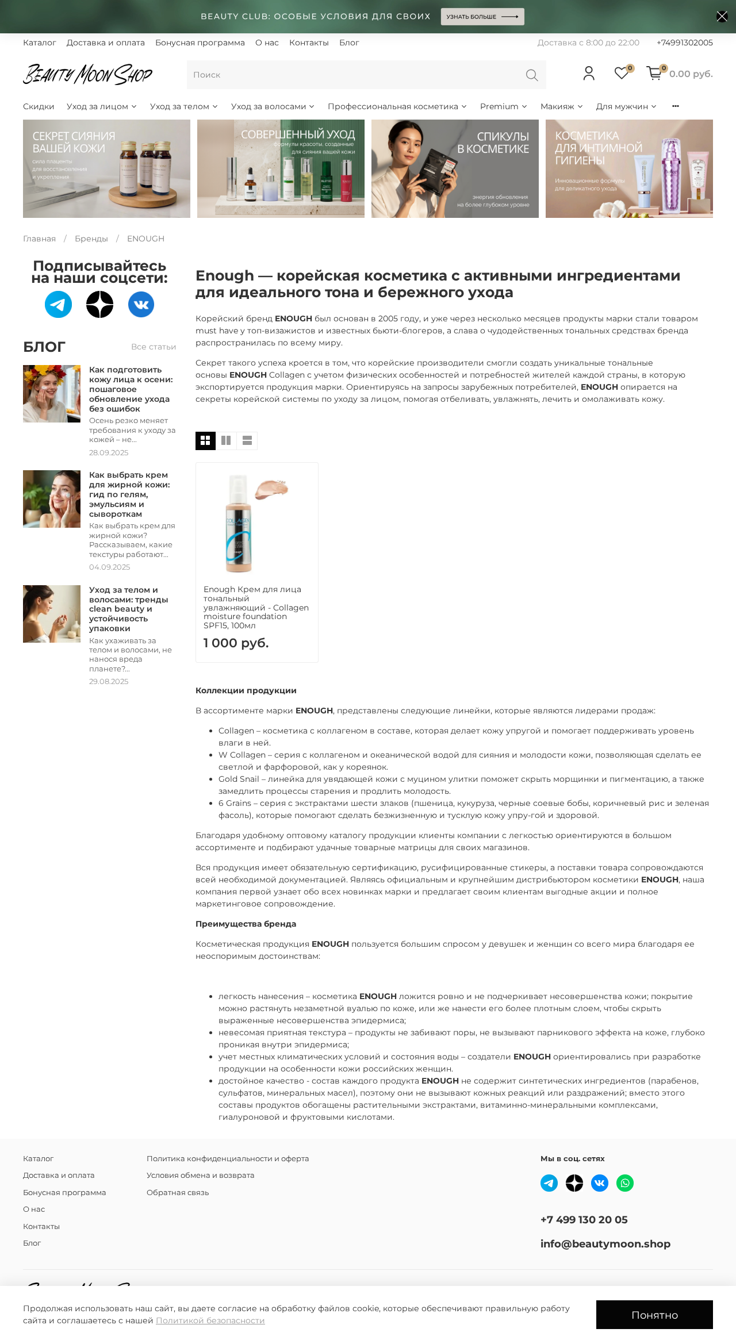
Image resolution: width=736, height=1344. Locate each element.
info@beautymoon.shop (605, 1243)
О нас (267, 42)
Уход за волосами (268, 106)
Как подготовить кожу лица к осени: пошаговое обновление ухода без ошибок (130, 388)
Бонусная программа (200, 42)
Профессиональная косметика (393, 106)
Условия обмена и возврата (201, 1175)
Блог (349, 42)
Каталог (39, 42)
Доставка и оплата (106, 42)
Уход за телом (179, 106)
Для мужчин (622, 106)
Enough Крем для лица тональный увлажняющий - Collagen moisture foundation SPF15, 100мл (256, 607)
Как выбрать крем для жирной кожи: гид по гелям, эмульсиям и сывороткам (129, 494)
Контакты (309, 42)
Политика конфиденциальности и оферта (228, 1158)
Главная (39, 238)
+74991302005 (685, 42)
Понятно (654, 1315)
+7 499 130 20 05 (584, 1219)
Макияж (557, 106)
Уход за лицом (97, 106)
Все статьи (154, 346)
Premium (499, 106)
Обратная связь (178, 1192)
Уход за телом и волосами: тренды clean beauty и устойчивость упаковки (128, 609)
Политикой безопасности (210, 1320)
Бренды (91, 238)
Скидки (39, 106)
